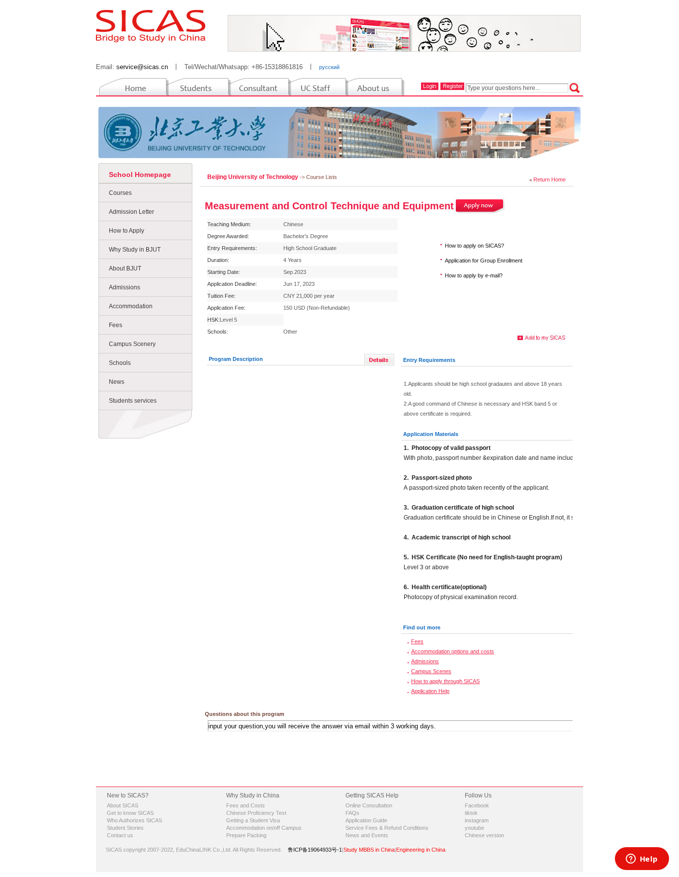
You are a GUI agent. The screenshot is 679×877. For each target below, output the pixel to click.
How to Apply (126, 230)
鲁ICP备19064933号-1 (315, 850)
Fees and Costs (245, 805)
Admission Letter (131, 211)
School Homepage (140, 174)
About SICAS (122, 805)
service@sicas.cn (142, 67)
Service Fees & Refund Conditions (386, 828)
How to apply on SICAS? (474, 246)
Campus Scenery (132, 344)
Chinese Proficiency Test (256, 813)
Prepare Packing (246, 835)
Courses (120, 192)
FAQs (352, 813)
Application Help (430, 691)
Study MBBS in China (369, 850)
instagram (477, 820)
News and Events (366, 835)
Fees (115, 325)
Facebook (477, 805)
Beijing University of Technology (253, 177)
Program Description (236, 359)
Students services (133, 400)
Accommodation (131, 306)
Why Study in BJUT (135, 249)
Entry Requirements (429, 360)
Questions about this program (244, 714)
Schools (120, 362)
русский (329, 67)
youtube (474, 828)
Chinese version (484, 835)
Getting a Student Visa (253, 820)
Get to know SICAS (130, 813)
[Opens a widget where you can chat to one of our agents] (641, 859)
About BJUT (125, 268)
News (116, 381)
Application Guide (366, 820)
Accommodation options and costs (452, 651)
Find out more (421, 627)
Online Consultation (368, 805)
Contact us (120, 835)
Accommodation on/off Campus (264, 828)
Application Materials (430, 434)
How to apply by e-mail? (474, 275)
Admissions (124, 287)
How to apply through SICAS (445, 681)
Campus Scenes (431, 671)
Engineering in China (420, 850)
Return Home (549, 179)
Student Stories (125, 828)
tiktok (471, 813)
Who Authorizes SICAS (134, 820)
